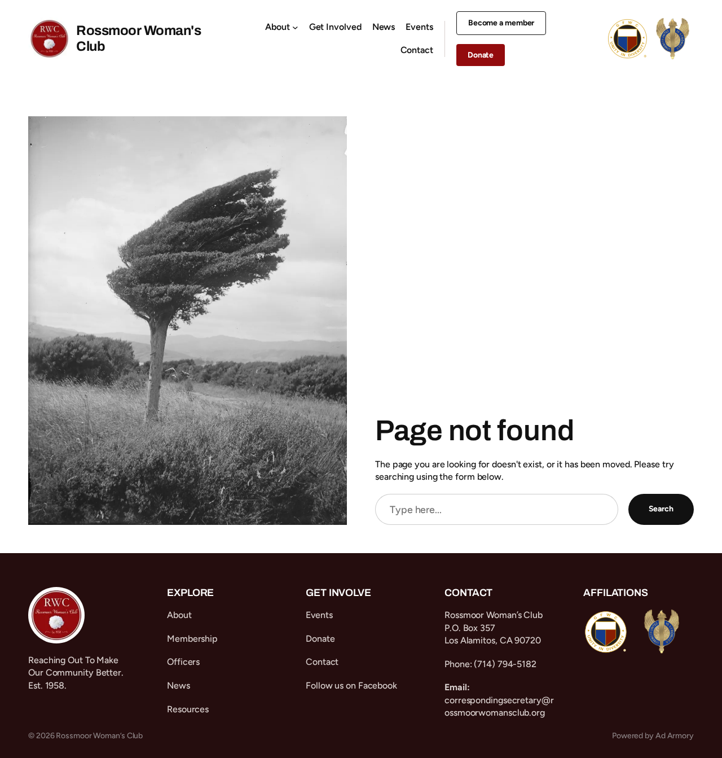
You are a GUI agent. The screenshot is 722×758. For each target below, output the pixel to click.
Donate (481, 55)
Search (661, 509)
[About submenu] (295, 27)
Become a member (501, 23)
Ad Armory (674, 736)
